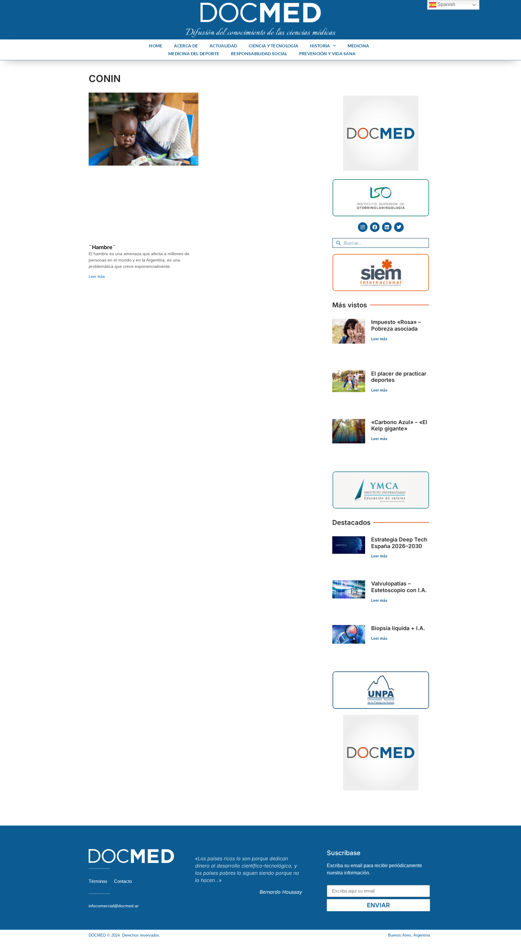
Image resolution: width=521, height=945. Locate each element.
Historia (320, 45)
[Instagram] (363, 227)
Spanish (445, 4)
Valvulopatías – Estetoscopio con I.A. (399, 586)
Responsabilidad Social (259, 53)
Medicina (358, 45)
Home (155, 45)
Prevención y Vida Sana (327, 53)
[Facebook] (375, 227)
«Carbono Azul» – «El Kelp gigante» (399, 425)
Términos (98, 881)
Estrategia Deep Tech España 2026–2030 (399, 542)
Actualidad (223, 45)
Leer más (97, 276)
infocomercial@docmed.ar (114, 905)
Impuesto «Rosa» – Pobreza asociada (396, 325)
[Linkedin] (387, 227)
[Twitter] (399, 227)
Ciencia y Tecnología (273, 45)
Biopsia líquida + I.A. (398, 628)
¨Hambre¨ (102, 247)
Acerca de (186, 45)
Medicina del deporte (193, 53)
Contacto (123, 881)
